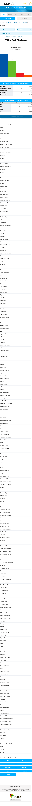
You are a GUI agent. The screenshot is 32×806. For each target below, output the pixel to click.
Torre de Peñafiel (4, 590)
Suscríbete (24, 3)
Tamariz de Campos (4, 568)
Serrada (2, 559)
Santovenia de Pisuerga (5, 551)
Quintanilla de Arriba (4, 476)
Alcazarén (2, 138)
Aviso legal (24, 787)
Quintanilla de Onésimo (5, 481)
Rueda (1, 506)
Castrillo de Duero (4, 228)
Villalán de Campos (4, 688)
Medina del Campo (4, 375)
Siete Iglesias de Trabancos (6, 562)
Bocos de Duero (3, 186)
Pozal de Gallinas (4, 465)
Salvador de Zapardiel (5, 512)
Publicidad (19, 787)
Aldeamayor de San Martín (6, 144)
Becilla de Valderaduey (5, 166)
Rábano (2, 487)
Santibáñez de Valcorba (5, 548)
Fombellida (2, 297)
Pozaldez (2, 467)
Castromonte (3, 242)
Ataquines (2, 155)
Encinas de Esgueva (4, 292)
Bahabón (2, 158)
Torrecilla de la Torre (5, 584)
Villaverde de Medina (5, 741)
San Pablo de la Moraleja (5, 529)
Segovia (24, 767)
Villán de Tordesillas (4, 707)
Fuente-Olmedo (3, 314)
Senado (24, 18)
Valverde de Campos (4, 632)
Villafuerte (2, 679)
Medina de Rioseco (4, 378)
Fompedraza (3, 300)
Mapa (27, 11)
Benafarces (2, 169)
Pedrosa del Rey (3, 440)
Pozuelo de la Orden (4, 470)
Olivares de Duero (4, 423)
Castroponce (3, 250)
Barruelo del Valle (4, 163)
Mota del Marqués (4, 409)
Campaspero (3, 208)
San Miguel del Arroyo (5, 523)
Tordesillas (2, 576)
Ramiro (1, 490)
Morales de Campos (4, 406)
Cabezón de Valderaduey (5, 203)
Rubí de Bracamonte (4, 504)
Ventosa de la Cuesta (5, 649)
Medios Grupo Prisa (15, 800)
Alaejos (1, 136)
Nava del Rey (3, 417)
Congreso (8, 18)
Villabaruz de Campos (5, 657)
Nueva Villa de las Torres (5, 420)
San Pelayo (2, 534)
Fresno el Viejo (3, 306)
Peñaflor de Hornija (4, 445)
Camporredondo (4, 211)
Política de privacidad (6, 789)
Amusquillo (2, 150)
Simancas (2, 565)
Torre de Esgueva (4, 587)
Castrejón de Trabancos (5, 225)
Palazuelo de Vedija (4, 434)
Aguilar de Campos (4, 133)
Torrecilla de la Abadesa (5, 579)
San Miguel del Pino (4, 526)
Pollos (1, 459)
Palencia (24, 764)
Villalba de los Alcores (5, 696)
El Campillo (2, 289)
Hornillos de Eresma (4, 328)
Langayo (2, 339)
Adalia (1, 127)
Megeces (2, 381)
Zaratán (2, 752)
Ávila (8, 760)
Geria (1, 322)
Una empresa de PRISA (15, 795)
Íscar (1, 331)
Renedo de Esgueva (4, 492)
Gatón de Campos (4, 320)
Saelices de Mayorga (5, 509)
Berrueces (2, 177)
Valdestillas (2, 621)
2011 (28, 14)
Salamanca (8, 767)
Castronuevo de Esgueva (5, 244)
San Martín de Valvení (5, 520)
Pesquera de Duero (4, 448)
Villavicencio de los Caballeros (7, 743)
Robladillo (2, 498)
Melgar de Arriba (4, 387)
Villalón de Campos (4, 702)
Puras (1, 473)
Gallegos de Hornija (4, 317)
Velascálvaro (3, 640)
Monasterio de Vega (4, 392)
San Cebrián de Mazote (5, 515)
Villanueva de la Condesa (5, 716)
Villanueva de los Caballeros (6, 718)
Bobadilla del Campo (4, 180)
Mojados (2, 389)
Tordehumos (3, 573)
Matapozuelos (3, 367)
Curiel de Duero (3, 286)
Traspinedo (2, 598)
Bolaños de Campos (4, 191)
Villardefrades (3, 727)
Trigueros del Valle (4, 601)
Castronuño (2, 247)
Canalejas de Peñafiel (5, 214)
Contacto (5, 787)
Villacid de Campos (4, 665)
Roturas (2, 501)
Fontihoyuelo (3, 303)
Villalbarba (2, 699)
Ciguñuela (2, 264)
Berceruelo (2, 175)
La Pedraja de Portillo (5, 345)
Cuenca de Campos (4, 283)
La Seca (2, 348)
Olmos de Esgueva (4, 428)
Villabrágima (3, 660)
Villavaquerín (3, 735)
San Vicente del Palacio (5, 554)
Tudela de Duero (4, 604)
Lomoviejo (2, 359)
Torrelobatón (3, 593)
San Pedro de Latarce (5, 532)
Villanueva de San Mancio (6, 724)
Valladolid (2, 626)
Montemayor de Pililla (5, 398)
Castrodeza (2, 236)
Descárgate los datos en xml (16, 116)
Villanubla (2, 710)
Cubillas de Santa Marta (5, 281)
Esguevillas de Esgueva (5, 295)
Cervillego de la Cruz (4, 258)
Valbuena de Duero (4, 612)
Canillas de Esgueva (4, 216)
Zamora (8, 774)
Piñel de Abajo (3, 453)
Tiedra (1, 571)
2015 (22, 14)
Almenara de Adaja (4, 147)
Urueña (1, 610)
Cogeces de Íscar (4, 269)
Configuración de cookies (24, 789)
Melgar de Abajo (3, 384)
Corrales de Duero (4, 278)
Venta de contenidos (12, 787)
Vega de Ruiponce (4, 635)
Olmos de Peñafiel (4, 431)
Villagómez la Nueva (4, 685)
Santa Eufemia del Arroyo (6, 543)
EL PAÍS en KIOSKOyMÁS (14, 790)
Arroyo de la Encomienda (6, 152)
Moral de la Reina (4, 400)
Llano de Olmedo (4, 356)
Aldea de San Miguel (4, 141)
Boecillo (2, 189)
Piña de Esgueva (4, 451)
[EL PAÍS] (9, 4)
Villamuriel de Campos (5, 704)
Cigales (1, 261)
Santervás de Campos (5, 545)
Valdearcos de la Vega (5, 615)
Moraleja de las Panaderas (6, 403)
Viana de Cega (3, 651)
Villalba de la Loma (4, 693)
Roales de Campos (4, 495)
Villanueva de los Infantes (6, 721)
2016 (16, 14)
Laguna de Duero (4, 334)
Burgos (24, 760)
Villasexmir (2, 732)
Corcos (1, 275)
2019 (4, 14)
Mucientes (2, 412)
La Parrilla (2, 342)
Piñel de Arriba (3, 456)
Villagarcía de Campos (5, 682)
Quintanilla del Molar (4, 479)
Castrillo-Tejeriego (4, 230)
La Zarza (2, 353)
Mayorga (2, 373)
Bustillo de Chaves (4, 197)
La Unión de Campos (4, 350)
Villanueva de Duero (4, 713)
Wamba (2, 749)
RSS (24, 790)
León (8, 764)
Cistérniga (2, 267)
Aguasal (2, 130)
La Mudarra (2, 336)
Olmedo (2, 426)
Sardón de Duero (4, 557)
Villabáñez (2, 654)
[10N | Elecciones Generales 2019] (16, 8)
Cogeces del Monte (4, 272)
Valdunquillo (3, 624)
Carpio (1, 219)
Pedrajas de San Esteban (5, 437)
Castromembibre (4, 239)
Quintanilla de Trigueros (5, 484)
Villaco (1, 668)
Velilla (1, 643)
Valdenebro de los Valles (5, 618)
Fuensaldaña (3, 308)
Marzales (2, 364)
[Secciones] (2, 4)
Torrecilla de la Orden (5, 582)
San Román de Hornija (5, 537)
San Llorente (3, 518)
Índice (21, 790)
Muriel (1, 414)
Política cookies (14, 789)
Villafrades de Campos (5, 671)
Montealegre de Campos (5, 395)
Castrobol (2, 233)
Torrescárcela (3, 596)
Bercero (2, 172)
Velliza (1, 646)
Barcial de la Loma (4, 161)
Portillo (1, 462)
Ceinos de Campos (4, 256)
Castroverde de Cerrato (5, 253)
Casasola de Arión (4, 222)
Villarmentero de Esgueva (6, 729)
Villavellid (2, 738)
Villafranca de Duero (5, 674)
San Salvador (3, 540)
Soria (8, 771)
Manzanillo (2, 361)
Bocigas (2, 183)
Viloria (1, 746)
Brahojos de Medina (4, 194)
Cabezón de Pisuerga (5, 200)
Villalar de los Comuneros (6, 690)
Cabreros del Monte (4, 205)
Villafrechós (2, 677)
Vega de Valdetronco (5, 637)
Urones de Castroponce (5, 607)
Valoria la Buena (3, 629)
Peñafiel (2, 442)
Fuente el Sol (3, 311)
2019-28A (10, 14)
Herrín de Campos (4, 325)
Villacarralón (3, 663)
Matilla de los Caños (4, 370)
